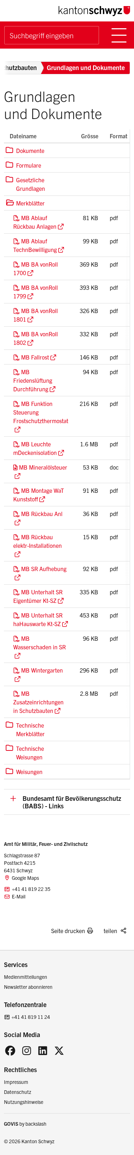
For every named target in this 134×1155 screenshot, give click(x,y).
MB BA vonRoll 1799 (35, 291)
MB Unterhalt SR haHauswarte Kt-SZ (38, 619)
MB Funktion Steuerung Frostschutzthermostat (40, 412)
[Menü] (119, 35)
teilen (110, 930)
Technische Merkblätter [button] (25, 729)
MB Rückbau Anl (42, 513)
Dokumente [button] (25, 150)
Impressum (16, 1082)
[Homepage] (94, 10)
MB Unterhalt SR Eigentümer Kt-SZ (38, 596)
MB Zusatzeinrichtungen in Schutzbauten (38, 702)
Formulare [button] (23, 165)
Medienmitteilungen (25, 976)
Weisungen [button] (24, 771)
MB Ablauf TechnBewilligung (35, 245)
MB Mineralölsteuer (43, 467)
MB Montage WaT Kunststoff (38, 494)
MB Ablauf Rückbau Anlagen (34, 222)
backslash (35, 1123)
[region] (67, 454)
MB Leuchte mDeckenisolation (35, 448)
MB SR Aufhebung (43, 568)
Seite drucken (68, 930)
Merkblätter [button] (25, 203)
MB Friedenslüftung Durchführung (32, 380)
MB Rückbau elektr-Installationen (37, 541)
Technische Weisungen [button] (25, 752)
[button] (67, 801)
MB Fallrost (35, 357)
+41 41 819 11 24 (30, 1016)
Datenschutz (17, 1092)
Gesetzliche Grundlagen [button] (25, 184)
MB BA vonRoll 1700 (35, 268)
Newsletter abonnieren (28, 986)
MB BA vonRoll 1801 (35, 315)
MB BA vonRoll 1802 (35, 338)
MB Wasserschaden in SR (39, 642)
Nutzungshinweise (23, 1102)
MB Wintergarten (42, 670)
